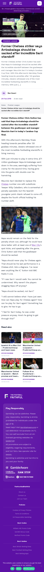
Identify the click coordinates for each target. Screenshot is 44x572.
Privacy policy (29, 569)
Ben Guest (12, 93)
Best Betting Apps (22, 553)
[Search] (39, 3)
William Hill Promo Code (22, 528)
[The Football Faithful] (16, 3)
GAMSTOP (10, 441)
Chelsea (4, 184)
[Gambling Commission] (10, 472)
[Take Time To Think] (25, 477)
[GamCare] (10, 477)
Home (3, 105)
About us (22, 492)
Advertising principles (21, 11)
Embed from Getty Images (9, 205)
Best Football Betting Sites (22, 550)
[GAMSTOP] (24, 472)
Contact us (22, 495)
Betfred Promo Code (22, 535)
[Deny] (41, 566)
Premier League (10, 41)
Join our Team (22, 499)
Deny (19, 569)
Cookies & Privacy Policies (22, 510)
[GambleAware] (19, 467)
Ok (12, 569)
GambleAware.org (28, 427)
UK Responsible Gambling (22, 517)
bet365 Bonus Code (22, 532)
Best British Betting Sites (22, 546)
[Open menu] (4, 3)
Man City (36, 245)
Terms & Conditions (22, 514)
